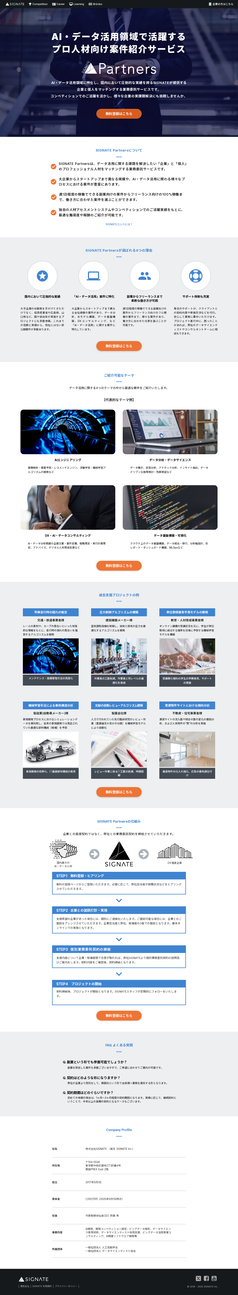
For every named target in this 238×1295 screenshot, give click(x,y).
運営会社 (24, 1286)
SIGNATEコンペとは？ (119, 224)
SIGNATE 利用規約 (42, 1286)
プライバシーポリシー (66, 1286)
